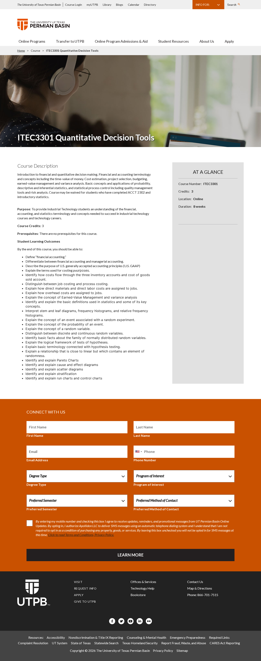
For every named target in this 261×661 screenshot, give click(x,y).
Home (21, 50)
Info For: (203, 4)
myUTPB (92, 4)
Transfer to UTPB (70, 41)
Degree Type (36, 484)
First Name (35, 435)
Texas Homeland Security (140, 643)
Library (107, 4)
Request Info (85, 588)
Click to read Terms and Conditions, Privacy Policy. (81, 535)
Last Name (142, 435)
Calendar (133, 4)
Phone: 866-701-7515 (202, 595)
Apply (229, 41)
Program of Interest (149, 484)
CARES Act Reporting (225, 643)
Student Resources (173, 41)
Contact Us (195, 582)
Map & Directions (199, 588)
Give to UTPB (85, 601)
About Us (206, 41)
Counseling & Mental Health (146, 637)
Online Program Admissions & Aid (121, 41)
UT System (59, 643)
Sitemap (182, 650)
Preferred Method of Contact (156, 509)
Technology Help (142, 588)
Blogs (119, 4)
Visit (78, 582)
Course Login (73, 4)
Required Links (219, 637)
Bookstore (138, 595)
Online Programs (32, 41)
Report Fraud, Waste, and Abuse (183, 643)
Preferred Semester (42, 509)
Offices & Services (143, 582)
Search (232, 4)
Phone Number (145, 460)
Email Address (37, 460)
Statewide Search (106, 643)
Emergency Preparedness (187, 637)
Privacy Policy (163, 650)
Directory (150, 4)
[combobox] (138, 452)
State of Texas (81, 643)
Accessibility (56, 637)
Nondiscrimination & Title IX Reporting (96, 637)
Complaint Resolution (33, 643)
